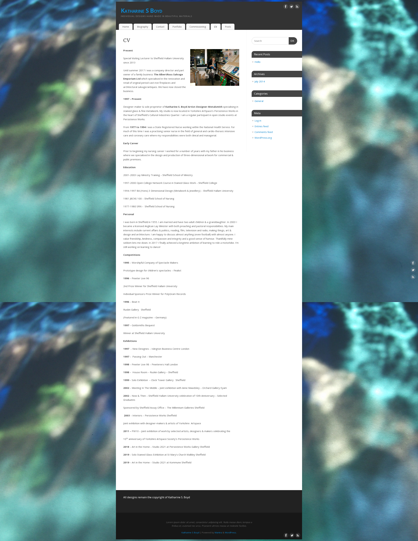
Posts (228, 26)
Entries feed (261, 126)
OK (292, 40)
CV (215, 26)
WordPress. (231, 532)
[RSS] (297, 7)
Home (125, 26)
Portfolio (177, 26)
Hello (257, 61)
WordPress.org (263, 137)
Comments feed (264, 132)
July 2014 (260, 81)
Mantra (218, 532)
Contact (160, 26)
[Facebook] (285, 7)
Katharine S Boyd (141, 11)
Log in (258, 120)
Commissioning (198, 26)
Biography (142, 26)
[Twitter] (291, 7)
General (259, 101)
